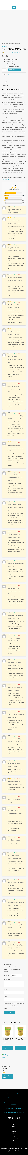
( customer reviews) (14, 52)
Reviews (14, 1131)
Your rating (7, 975)
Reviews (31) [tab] (5, 85)
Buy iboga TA (5, 179)
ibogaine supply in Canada (14, 1094)
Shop (14, 1124)
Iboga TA (8, 43)
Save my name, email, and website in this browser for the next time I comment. (14, 1006)
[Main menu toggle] (14, 7)
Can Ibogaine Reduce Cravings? (14, 1098)
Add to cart (14, 70)
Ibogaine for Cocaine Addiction (14, 1108)
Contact (14, 1140)
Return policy (14, 1136)
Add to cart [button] (6, 1047)
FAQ (14, 1133)
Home (3, 43)
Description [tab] (5, 82)
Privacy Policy (14, 1138)
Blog (14, 1129)
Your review (8, 979)
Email (5, 996)
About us (14, 1126)
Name (5, 989)
